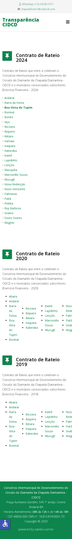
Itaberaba (32, 327)
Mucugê (50, 330)
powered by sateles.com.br (36, 529)
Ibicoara (31, 308)
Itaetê (48, 306)
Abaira (13, 296)
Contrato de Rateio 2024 (38, 57)
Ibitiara (30, 318)
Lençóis (50, 315)
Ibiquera (31, 313)
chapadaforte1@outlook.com (38, 9)
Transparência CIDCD (20, 22)
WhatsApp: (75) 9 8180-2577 (37, 4)
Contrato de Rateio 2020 (38, 256)
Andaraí (14, 301)
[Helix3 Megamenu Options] (68, 22)
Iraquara (31, 323)
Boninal (14, 339)
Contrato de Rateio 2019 (38, 361)
